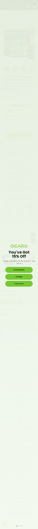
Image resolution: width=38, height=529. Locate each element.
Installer (19, 277)
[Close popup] (34, 3)
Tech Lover (19, 284)
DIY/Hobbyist (19, 270)
